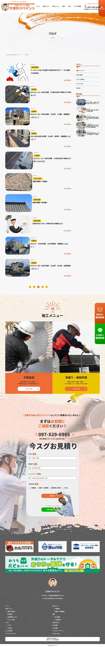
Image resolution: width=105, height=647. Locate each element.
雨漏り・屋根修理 (59, 611)
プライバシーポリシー (58, 631)
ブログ (9, 625)
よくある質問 (77, 6)
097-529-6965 (54, 434)
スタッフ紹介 (11, 620)
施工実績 (57, 617)
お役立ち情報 (79, 75)
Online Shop (56, 633)
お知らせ (10, 628)
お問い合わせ (101, 9)
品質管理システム (12, 617)
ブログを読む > (67, 80)
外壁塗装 (57, 608)
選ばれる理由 (11, 611)
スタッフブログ (79, 83)
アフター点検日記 (80, 79)
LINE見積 (54, 628)
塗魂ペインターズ (80, 70)
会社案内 (10, 614)
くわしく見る (28, 389)
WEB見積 (54, 625)
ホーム (38, 6)
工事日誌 (78, 88)
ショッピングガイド (10, 633)
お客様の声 (58, 620)
